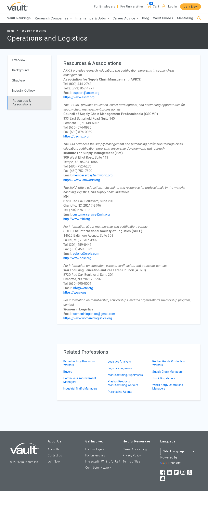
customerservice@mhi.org (91, 214)
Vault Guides (163, 18)
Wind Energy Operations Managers (167, 386)
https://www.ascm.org (78, 97)
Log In (172, 6)
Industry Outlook (23, 90)
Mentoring (185, 18)
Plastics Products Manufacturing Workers (123, 383)
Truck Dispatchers (163, 378)
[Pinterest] (190, 472)
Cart (156, 6)
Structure (18, 80)
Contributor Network (98, 467)
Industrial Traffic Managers (80, 388)
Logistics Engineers (120, 368)
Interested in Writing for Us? (102, 461)
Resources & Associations (22, 102)
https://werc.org (74, 292)
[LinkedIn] (170, 472)
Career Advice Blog (135, 449)
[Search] (199, 18)
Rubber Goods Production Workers (168, 363)
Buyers (67, 371)
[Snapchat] (163, 479)
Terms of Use (131, 461)
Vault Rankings (19, 18)
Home (11, 30)
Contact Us (55, 455)
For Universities (132, 6)
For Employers (105, 6)
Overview (18, 60)
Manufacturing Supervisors (125, 375)
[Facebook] (163, 472)
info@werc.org (83, 288)
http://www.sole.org (77, 258)
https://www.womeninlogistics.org (87, 318)
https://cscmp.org (76, 136)
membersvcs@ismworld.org (93, 175)
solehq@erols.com (86, 253)
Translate (174, 463)
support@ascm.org (86, 93)
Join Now (190, 6)
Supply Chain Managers (167, 371)
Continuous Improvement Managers (79, 380)
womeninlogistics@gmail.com (94, 314)
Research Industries (33, 30)
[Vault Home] (17, 6)
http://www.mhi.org (76, 219)
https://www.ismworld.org (81, 180)
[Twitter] (176, 472)
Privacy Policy (132, 455)
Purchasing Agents (120, 391)
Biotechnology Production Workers (79, 363)
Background (20, 70)
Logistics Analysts (119, 361)
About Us (54, 449)
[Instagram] (183, 472)
